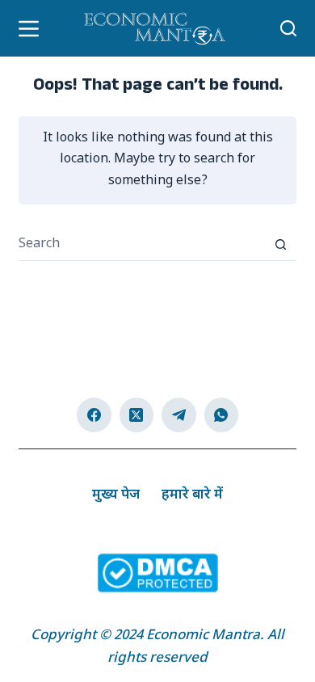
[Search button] (280, 244)
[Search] (288, 28)
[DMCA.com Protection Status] (157, 573)
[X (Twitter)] (137, 415)
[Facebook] (94, 415)
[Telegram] (179, 415)
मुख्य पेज (116, 495)
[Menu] (29, 29)
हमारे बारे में (192, 495)
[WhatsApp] (221, 415)
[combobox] (141, 245)
